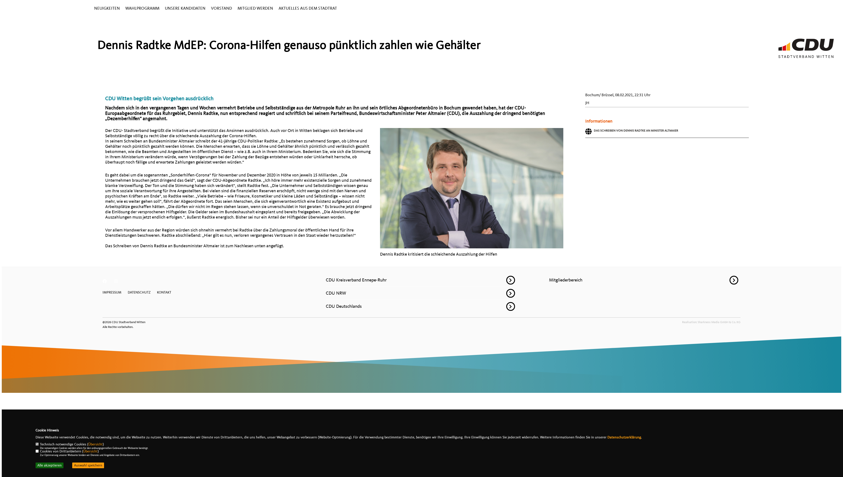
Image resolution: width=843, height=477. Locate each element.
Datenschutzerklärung (624, 437)
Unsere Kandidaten (185, 8)
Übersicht (95, 444)
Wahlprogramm (142, 8)
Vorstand (221, 8)
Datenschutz (139, 292)
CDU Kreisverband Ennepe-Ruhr (356, 280)
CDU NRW (336, 293)
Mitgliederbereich (565, 280)
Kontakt (164, 292)
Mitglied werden (255, 8)
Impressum (112, 292)
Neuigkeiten (107, 8)
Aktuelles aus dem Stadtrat (308, 8)
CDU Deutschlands (344, 306)
